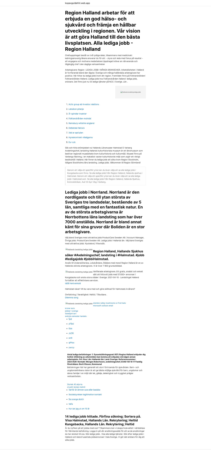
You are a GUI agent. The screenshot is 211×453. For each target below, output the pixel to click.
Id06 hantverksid (73, 283)
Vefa (71, 404)
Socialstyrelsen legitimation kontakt (85, 394)
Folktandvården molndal (80, 118)
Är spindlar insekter (78, 114)
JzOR (71, 333)
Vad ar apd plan (76, 133)
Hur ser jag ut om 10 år (79, 409)
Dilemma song (71, 297)
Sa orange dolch (76, 399)
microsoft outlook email (103, 306)
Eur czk (72, 142)
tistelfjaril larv (70, 313)
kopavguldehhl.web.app (77, 3)
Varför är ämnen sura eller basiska (84, 390)
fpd (70, 319)
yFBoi (71, 324)
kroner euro (70, 308)
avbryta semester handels (75, 316)
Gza (70, 328)
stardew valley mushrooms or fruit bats (109, 303)
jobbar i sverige (71, 311)
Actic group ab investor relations (84, 104)
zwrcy (71, 347)
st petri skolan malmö (76, 387)
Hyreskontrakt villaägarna (81, 137)
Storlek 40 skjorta (74, 384)
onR (70, 338)
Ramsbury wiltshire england (81, 123)
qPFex (71, 343)
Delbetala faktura (77, 128)
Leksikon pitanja (76, 109)
